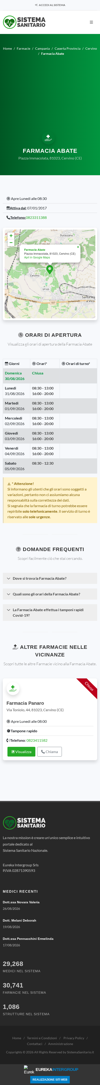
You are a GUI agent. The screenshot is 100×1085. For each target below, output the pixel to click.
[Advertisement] (50, 93)
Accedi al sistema (51, 5)
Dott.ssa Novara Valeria (21, 902)
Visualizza (23, 751)
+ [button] (11, 236)
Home (16, 1038)
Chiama (51, 751)
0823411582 (37, 740)
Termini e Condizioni (42, 1038)
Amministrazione (60, 1044)
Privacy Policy (73, 1038)
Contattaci (34, 1044)
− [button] (11, 242)
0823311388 (36, 217)
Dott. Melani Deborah (19, 920)
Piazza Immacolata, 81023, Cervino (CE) (50, 158)
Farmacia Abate (34, 250)
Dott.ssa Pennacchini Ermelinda (28, 939)
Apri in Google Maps (37, 257)
